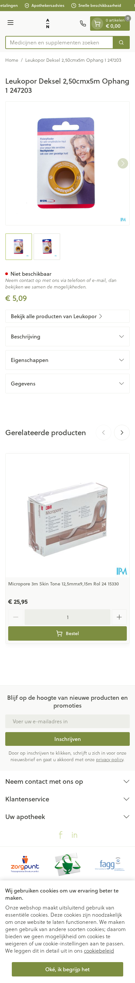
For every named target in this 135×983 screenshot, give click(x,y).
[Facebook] (61, 835)
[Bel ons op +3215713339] (83, 23)
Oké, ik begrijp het (67, 969)
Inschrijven (67, 739)
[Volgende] (123, 163)
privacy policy (109, 759)
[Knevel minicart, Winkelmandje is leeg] (97, 23)
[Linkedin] (74, 835)
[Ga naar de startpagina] (47, 23)
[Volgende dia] (122, 432)
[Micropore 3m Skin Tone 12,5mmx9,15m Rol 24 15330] (67, 515)
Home (11, 60)
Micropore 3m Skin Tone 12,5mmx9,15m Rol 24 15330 (63, 584)
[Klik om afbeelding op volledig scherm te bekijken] (67, 163)
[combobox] (59, 42)
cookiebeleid (99, 950)
